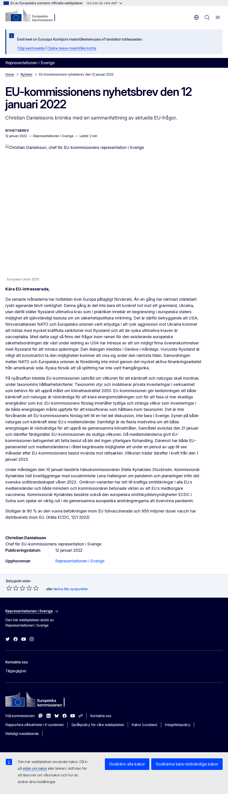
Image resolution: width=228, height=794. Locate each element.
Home (9, 74)
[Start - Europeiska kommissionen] (32, 15)
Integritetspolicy (177, 724)
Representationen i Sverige (79, 561)
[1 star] (9, 588)
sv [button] (196, 17)
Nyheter (27, 74)
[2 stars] (12, 588)
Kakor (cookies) (144, 724)
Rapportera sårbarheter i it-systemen (34, 724)
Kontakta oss (100, 716)
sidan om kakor (35, 768)
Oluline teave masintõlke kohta (71, 48)
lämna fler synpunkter (71, 589)
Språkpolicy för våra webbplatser (97, 724)
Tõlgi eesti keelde (31, 48)
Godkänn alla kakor (127, 764)
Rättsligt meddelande (22, 733)
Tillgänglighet (15, 671)
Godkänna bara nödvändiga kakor (187, 764)
